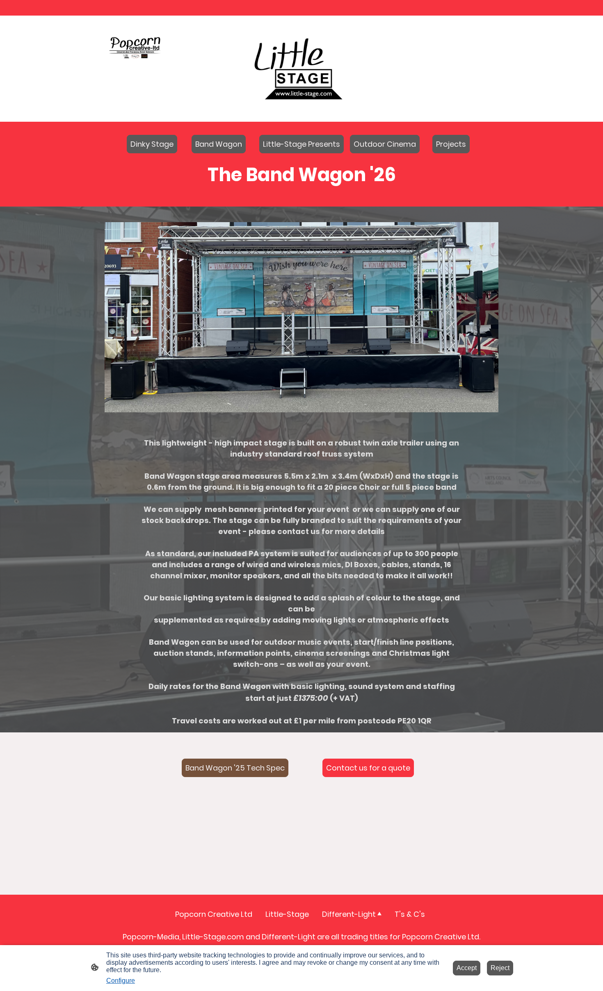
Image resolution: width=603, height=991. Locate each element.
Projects (451, 144)
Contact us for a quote (368, 768)
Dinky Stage (152, 144)
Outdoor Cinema (385, 144)
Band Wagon (218, 144)
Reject (500, 967)
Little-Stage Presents (301, 144)
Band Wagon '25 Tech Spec (235, 768)
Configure (120, 980)
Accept (467, 967)
